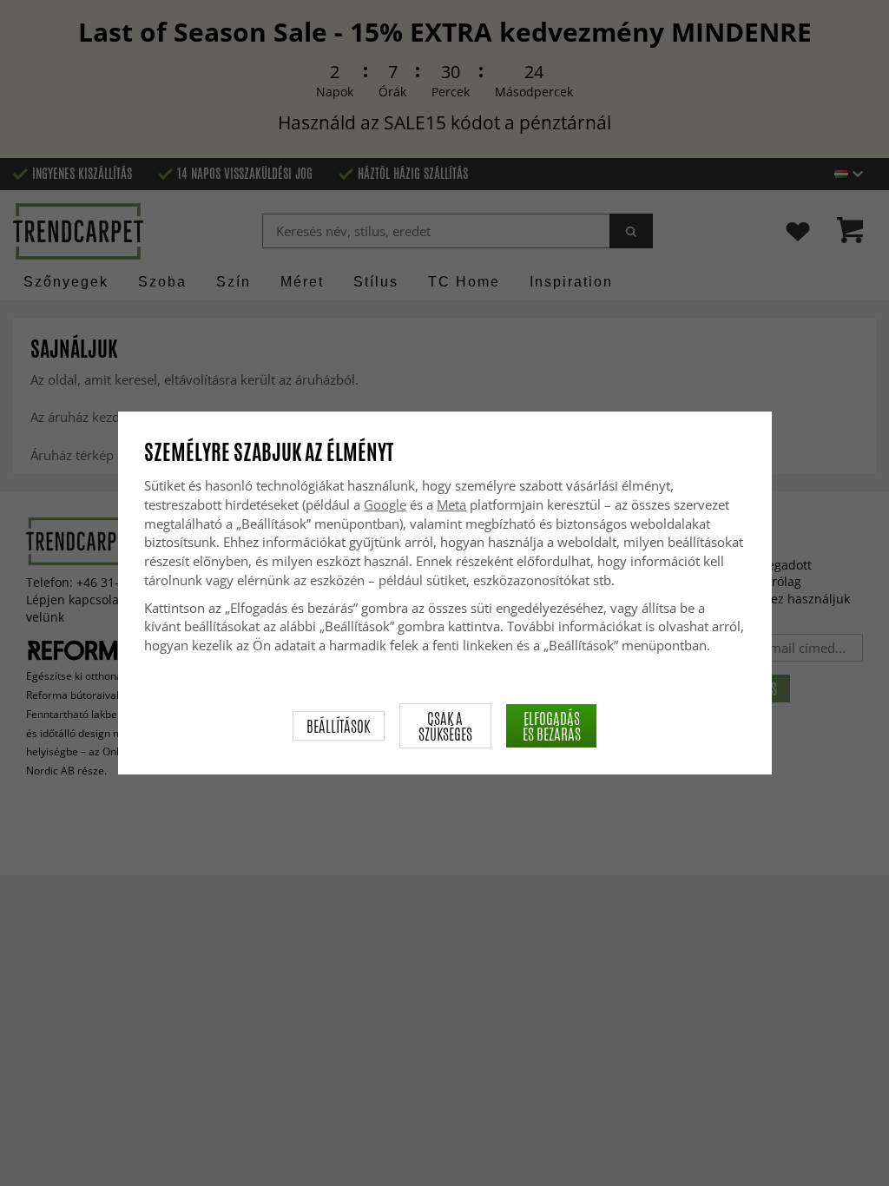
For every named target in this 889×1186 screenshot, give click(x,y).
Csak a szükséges (445, 726)
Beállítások (338, 726)
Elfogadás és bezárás (552, 726)
